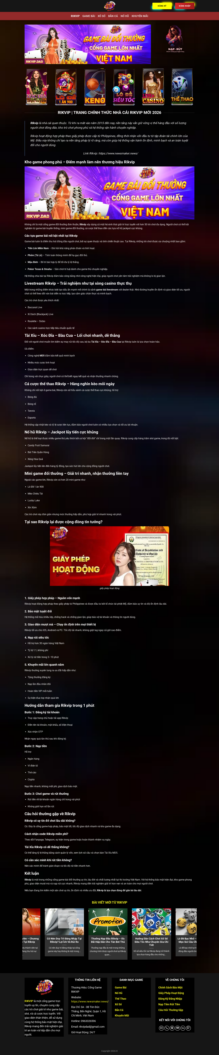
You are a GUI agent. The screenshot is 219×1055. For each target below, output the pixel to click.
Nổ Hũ (125, 16)
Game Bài (88, 16)
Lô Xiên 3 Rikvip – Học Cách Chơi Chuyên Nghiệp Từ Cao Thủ (98, 941)
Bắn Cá (113, 16)
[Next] (189, 927)
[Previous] (29, 927)
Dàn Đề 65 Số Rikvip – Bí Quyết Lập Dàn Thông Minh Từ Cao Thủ (185, 941)
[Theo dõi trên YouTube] (177, 1028)
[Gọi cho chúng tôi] (166, 1028)
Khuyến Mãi (140, 16)
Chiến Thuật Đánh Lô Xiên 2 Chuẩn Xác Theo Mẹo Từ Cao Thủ (142, 941)
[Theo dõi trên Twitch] (188, 1028)
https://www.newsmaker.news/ (118, 153)
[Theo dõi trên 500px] (182, 1028)
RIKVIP (75, 16)
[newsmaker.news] (109, 6)
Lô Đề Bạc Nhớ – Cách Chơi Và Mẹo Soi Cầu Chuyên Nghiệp (54, 940)
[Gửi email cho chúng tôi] (161, 1028)
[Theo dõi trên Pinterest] (172, 1028)
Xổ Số (101, 16)
